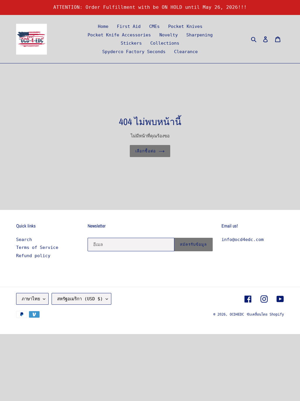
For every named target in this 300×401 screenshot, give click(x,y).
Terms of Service (37, 247)
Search (24, 239)
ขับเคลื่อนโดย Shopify (265, 314)
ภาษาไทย (31, 298)
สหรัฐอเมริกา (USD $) (80, 298)
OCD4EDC (237, 314)
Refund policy (33, 255)
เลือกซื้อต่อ (145, 151)
